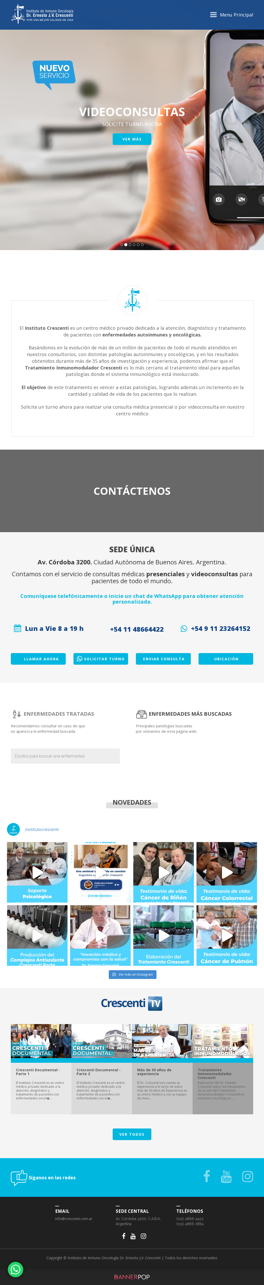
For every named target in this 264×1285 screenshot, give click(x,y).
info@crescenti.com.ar (73, 1218)
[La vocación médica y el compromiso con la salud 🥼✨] (100, 935)
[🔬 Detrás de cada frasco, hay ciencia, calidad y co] (163, 935)
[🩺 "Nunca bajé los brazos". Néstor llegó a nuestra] (226, 935)
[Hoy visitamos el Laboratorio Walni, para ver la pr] (37, 935)
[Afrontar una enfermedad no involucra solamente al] (37, 872)
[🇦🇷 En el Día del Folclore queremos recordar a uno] (100, 872)
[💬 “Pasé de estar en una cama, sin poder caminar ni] (226, 872)
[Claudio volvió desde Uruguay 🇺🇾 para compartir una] (163, 872)
